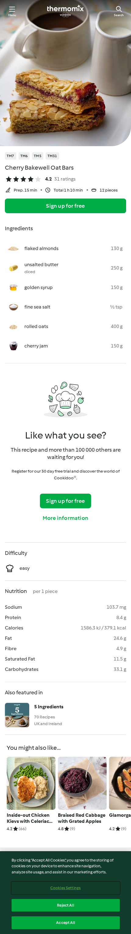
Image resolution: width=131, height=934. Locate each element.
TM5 (37, 156)
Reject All (65, 905)
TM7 (10, 156)
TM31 (52, 156)
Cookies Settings (65, 888)
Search (119, 15)
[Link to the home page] (65, 11)
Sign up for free (65, 206)
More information (65, 518)
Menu (12, 15)
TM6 (24, 156)
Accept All (65, 922)
